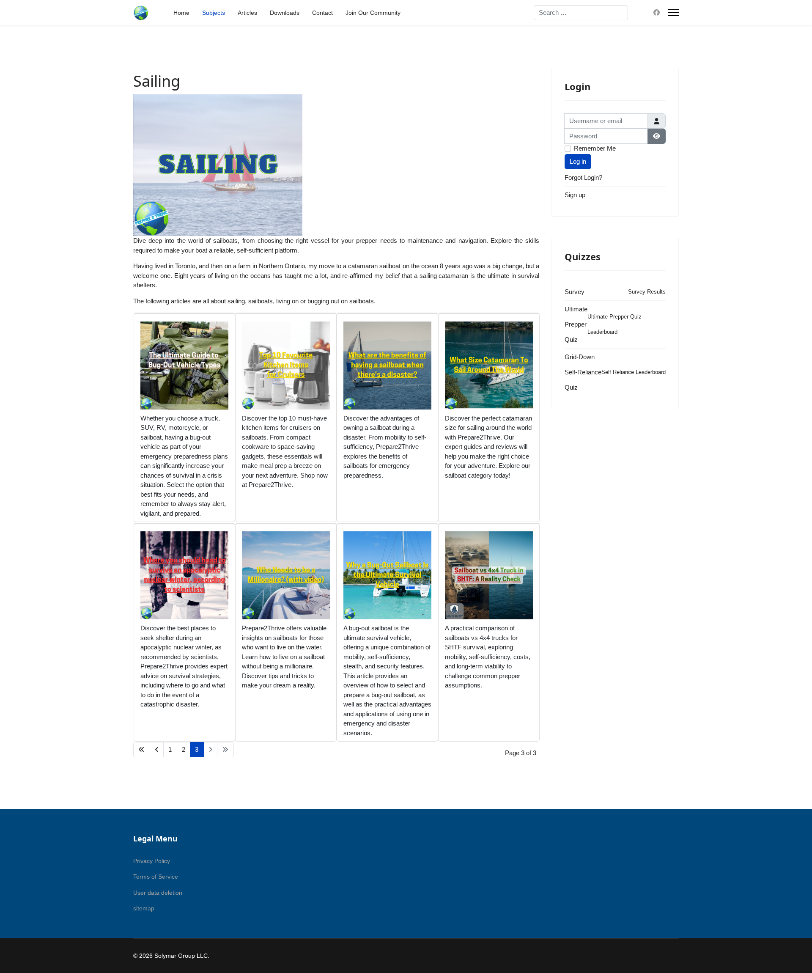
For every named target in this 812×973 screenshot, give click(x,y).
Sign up (575, 194)
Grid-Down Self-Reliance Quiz (583, 372)
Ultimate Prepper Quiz (576, 324)
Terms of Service (155, 876)
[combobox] (581, 12)
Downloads (284, 12)
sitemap (143, 908)
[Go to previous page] (157, 749)
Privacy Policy (151, 861)
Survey (574, 291)
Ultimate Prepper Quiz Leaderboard (614, 324)
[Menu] (673, 12)
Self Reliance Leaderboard (633, 372)
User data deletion (157, 892)
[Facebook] (656, 12)
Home (181, 12)
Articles (247, 12)
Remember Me (595, 148)
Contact (322, 12)
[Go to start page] (141, 749)
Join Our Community (373, 12)
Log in (578, 161)
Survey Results (647, 292)
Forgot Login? (583, 177)
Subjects (213, 12)
